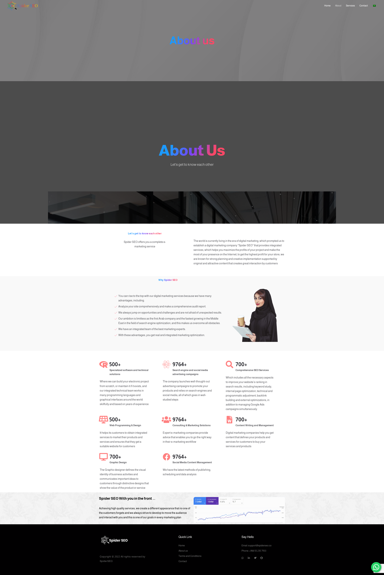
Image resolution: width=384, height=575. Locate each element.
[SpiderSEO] (129, 540)
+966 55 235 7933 (257, 550)
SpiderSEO (106, 561)
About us (183, 550)
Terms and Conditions (189, 556)
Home (181, 545)
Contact (182, 561)
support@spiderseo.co (260, 545)
